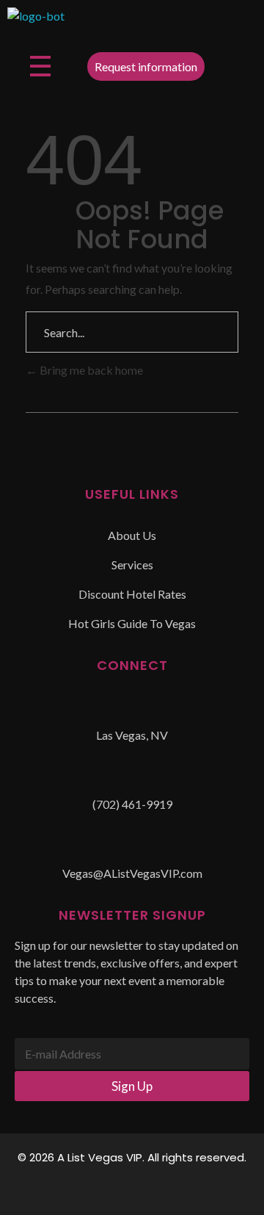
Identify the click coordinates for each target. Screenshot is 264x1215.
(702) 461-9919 (132, 804)
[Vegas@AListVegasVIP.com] (132, 848)
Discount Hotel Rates (132, 594)
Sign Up (132, 1086)
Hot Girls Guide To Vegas (132, 623)
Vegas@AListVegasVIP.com (132, 873)
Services (132, 565)
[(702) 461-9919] (132, 779)
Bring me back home (90, 370)
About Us (132, 535)
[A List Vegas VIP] (36, 22)
